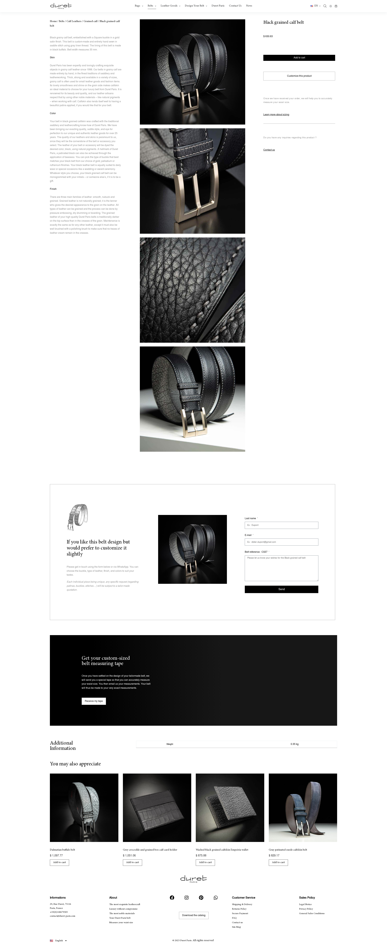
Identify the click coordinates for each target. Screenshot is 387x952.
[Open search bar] (325, 6)
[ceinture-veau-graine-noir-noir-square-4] (192, 399)
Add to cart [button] (59, 862)
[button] (315, 6)
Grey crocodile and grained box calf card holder (150, 850)
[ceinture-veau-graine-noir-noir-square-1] (192, 72)
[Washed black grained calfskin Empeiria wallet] (230, 808)
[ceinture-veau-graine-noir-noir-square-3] (192, 290)
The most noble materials (122, 913)
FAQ (234, 918)
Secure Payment (240, 913)
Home (53, 21)
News (249, 6)
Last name (251, 518)
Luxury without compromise (123, 909)
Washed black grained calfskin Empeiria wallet (222, 850)
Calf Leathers (74, 21)
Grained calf (91, 21)
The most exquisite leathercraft (124, 904)
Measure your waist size (121, 922)
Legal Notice (305, 904)
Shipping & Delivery (242, 904)
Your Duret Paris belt (119, 918)
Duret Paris (218, 6)
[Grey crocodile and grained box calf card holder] (157, 808)
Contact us (235, 6)
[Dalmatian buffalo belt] (84, 808)
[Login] (331, 6)
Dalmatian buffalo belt (62, 850)
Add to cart (299, 58)
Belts (150, 6)
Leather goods (169, 6)
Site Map (236, 927)
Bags (137, 6)
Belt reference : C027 (256, 552)
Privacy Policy (306, 909)
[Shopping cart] (336, 6)
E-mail (248, 535)
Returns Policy (239, 909)
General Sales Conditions (312, 913)
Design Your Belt (194, 6)
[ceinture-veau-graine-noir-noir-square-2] (192, 181)
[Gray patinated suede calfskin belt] (303, 808)
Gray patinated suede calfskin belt (288, 850)
